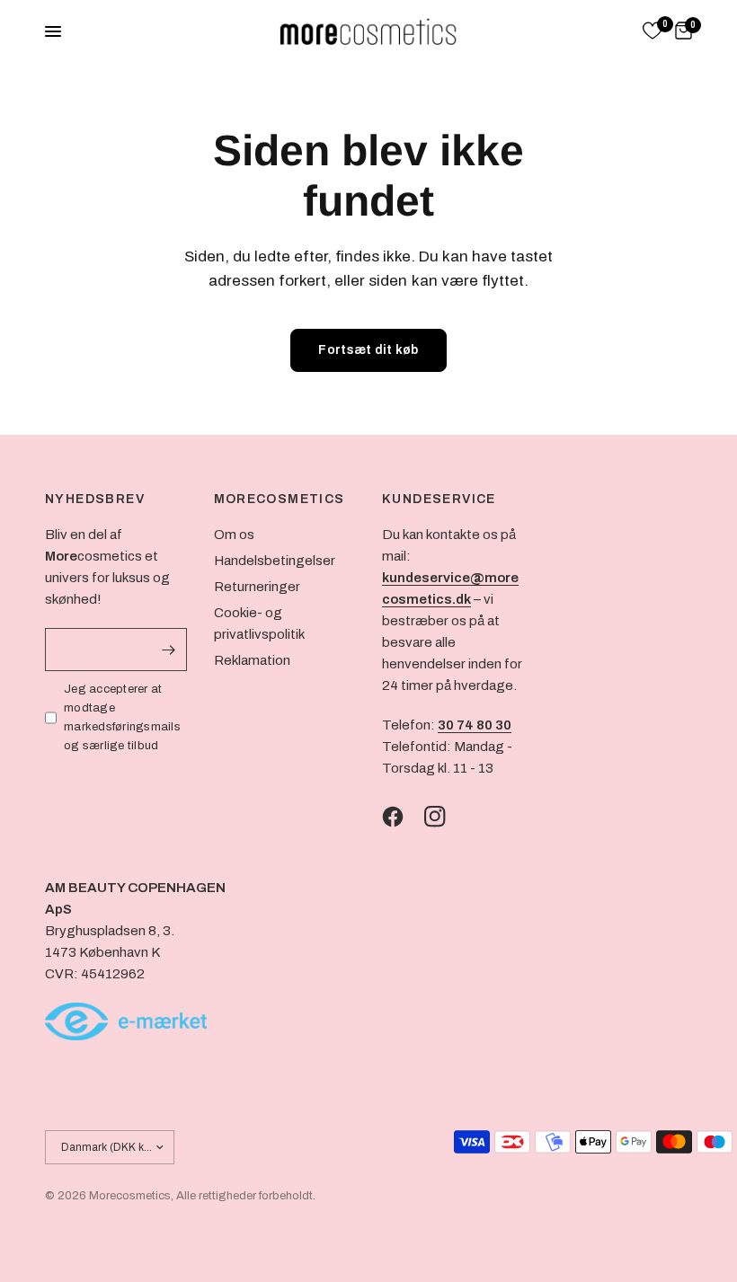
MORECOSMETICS (279, 499)
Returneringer (257, 586)
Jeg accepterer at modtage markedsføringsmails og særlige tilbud (122, 717)
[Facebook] (402, 816)
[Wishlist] (652, 32)
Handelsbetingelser (274, 560)
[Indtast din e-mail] (169, 649)
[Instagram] (444, 816)
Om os (234, 534)
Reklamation (252, 660)
